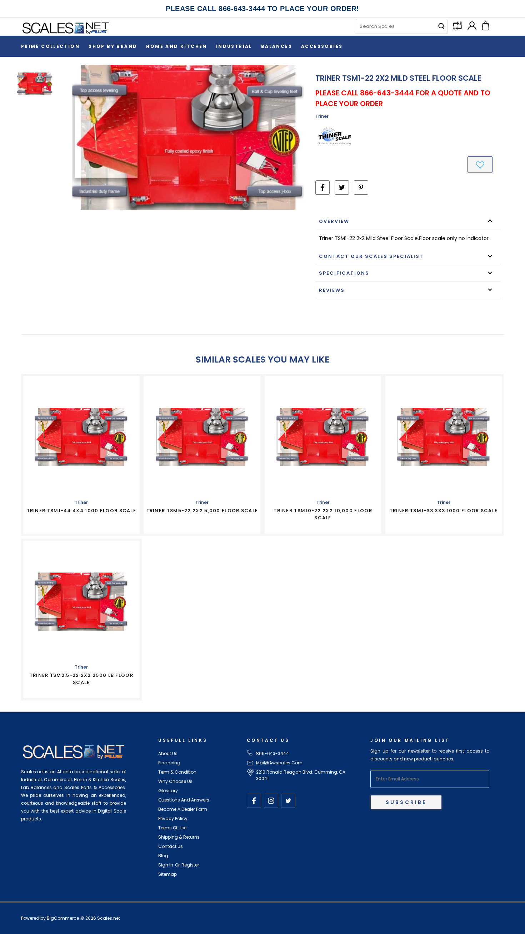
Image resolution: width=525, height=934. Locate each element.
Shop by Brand (113, 46)
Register (190, 865)
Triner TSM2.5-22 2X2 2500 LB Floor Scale (81, 679)
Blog (163, 856)
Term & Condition (177, 772)
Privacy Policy (173, 818)
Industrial (234, 46)
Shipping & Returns (179, 837)
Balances (276, 46)
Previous (513, 911)
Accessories (321, 46)
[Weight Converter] (457, 25)
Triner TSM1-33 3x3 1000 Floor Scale (444, 510)
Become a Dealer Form (182, 809)
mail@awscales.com (279, 763)
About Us (168, 753)
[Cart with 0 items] (485, 25)
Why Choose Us (175, 781)
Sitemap (167, 874)
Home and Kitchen (176, 46)
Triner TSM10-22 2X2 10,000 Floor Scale (323, 514)
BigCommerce (63, 918)
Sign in (165, 865)
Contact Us (170, 846)
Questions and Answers (183, 800)
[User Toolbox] (472, 25)
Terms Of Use (172, 828)
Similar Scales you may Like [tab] (262, 359)
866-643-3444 (272, 753)
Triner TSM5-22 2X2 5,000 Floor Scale (202, 510)
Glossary (168, 791)
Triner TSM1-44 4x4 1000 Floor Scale (81, 510)
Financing (169, 763)
